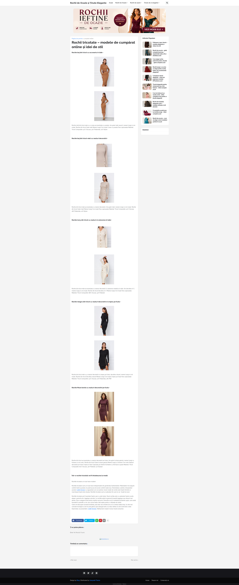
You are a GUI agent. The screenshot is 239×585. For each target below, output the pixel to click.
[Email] (104, 520)
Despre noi (155, 580)
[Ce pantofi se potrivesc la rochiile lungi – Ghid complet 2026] (147, 113)
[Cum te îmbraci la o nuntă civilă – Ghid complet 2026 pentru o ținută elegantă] (147, 95)
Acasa (147, 580)
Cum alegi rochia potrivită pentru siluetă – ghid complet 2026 (160, 60)
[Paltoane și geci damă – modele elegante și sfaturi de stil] (147, 45)
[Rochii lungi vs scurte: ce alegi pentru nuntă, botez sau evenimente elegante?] (147, 69)
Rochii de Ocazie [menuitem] (120, 3)
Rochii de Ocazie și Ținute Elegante (88, 3)
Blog (78, 580)
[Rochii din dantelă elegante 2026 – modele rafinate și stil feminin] (147, 104)
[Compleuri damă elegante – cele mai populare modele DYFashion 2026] (147, 78)
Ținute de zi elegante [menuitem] (151, 3)
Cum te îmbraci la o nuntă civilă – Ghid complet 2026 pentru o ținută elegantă (160, 95)
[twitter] (88, 573)
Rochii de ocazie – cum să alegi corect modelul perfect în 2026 (160, 120)
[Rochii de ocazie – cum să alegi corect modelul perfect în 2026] (147, 120)
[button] (167, 3)
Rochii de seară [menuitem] (135, 3)
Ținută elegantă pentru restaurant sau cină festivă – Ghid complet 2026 (160, 87)
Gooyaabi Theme (95, 580)
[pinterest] (96, 573)
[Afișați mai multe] (107, 520)
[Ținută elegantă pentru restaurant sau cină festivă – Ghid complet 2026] (147, 87)
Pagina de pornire (77, 38)
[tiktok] (92, 573)
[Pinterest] (100, 520)
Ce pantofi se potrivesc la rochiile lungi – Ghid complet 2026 (160, 112)
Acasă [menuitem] (111, 3)
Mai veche (134, 560)
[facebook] (84, 573)
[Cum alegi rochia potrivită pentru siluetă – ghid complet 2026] (147, 61)
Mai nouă (74, 560)
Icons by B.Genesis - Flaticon (119, 584)
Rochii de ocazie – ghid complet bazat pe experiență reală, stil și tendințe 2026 (160, 53)
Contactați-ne (164, 580)
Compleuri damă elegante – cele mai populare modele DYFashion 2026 (159, 78)
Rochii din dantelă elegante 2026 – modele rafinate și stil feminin (159, 104)
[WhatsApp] (96, 520)
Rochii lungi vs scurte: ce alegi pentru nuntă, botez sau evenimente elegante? (159, 69)
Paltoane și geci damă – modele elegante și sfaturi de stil (160, 44)
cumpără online (88, 38)
